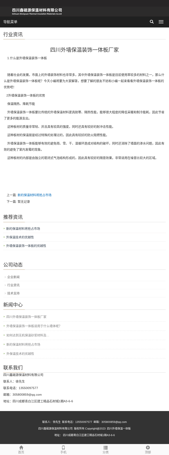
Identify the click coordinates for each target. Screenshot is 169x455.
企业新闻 (13, 277)
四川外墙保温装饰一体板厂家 (26, 316)
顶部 (148, 452)
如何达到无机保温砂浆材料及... (27, 335)
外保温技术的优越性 (20, 237)
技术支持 (13, 293)
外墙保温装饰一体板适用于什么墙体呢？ (34, 326)
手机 (63, 452)
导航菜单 (10, 22)
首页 (21, 452)
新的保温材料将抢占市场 (34, 195)
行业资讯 (13, 285)
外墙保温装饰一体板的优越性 (26, 246)
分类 (106, 452)
